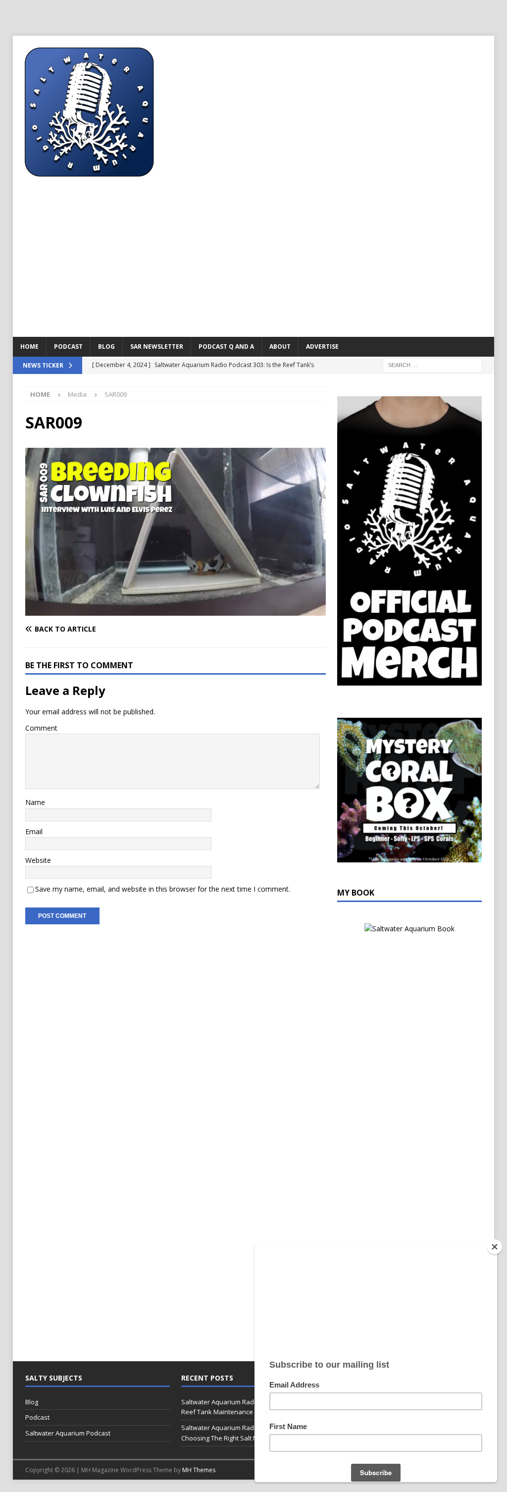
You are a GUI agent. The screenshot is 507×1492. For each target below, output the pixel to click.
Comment (41, 728)
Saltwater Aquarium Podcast (67, 1433)
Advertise (322, 346)
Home (29, 346)
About (280, 346)
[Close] (494, 1246)
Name (35, 802)
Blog (106, 346)
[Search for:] (432, 364)
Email (34, 831)
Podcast (68, 346)
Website (38, 860)
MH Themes (198, 1470)
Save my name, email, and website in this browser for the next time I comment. (162, 889)
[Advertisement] (254, 262)
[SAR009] (175, 610)
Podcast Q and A (226, 346)
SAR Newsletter (156, 346)
